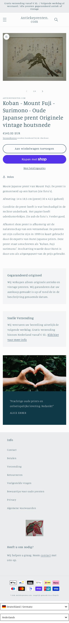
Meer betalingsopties (35, 168)
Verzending (14, 466)
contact (46, 555)
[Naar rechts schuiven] (42, 91)
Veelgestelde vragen (19, 482)
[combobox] (34, 606)
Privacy (11, 499)
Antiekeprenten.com (24, 595)
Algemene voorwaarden (21, 508)
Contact (11, 449)
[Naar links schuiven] (26, 91)
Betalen (11, 458)
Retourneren (15, 474)
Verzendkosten (10, 138)
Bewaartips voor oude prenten (25, 491)
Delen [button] (10, 176)
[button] (5, 19)
